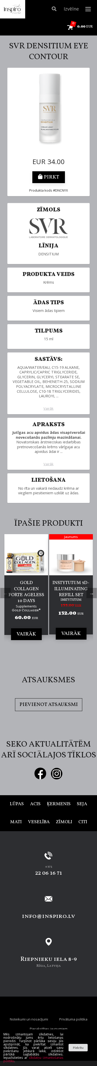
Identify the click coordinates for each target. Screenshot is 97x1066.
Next (91, 593)
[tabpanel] (26, 592)
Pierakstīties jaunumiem (49, 1028)
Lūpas (17, 804)
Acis (35, 804)
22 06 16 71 (48, 873)
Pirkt (51, 177)
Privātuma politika (73, 1019)
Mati (16, 822)
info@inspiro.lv (48, 916)
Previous (5, 593)
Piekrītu (78, 1047)
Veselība (39, 822)
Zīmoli (64, 822)
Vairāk (48, 408)
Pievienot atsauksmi (48, 704)
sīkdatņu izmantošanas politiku (33, 1059)
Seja (82, 804)
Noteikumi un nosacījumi (29, 1019)
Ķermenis (59, 804)
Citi (82, 822)
